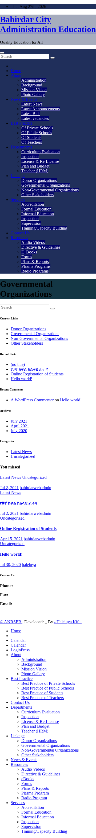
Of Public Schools (36, 132)
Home (16, 70)
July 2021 (19, 421)
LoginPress (20, 650)
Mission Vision (34, 89)
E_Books (29, 252)
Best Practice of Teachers (42, 697)
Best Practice (22, 123)
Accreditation (32, 204)
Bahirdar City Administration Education (48, 24)
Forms (26, 257)
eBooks (27, 778)
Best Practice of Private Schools (48, 683)
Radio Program (34, 798)
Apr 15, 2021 (11, 539)
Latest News (31, 104)
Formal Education (36, 209)
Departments (21, 147)
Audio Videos (33, 242)
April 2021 (20, 426)
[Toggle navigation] (2, 53)
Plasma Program (35, 793)
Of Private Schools (37, 128)
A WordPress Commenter (32, 400)
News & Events (24, 99)
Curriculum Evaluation (40, 152)
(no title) (18, 364)
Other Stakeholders (37, 194)
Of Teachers (31, 142)
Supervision (31, 223)
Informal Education (37, 214)
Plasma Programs (35, 266)
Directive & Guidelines (40, 247)
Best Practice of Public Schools (47, 688)
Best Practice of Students (42, 693)
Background (31, 85)
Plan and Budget (35, 166)
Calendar (18, 640)
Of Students (31, 137)
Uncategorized (23, 456)
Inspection (30, 156)
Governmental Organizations (45, 185)
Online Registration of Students (37, 374)
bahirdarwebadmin (35, 487)
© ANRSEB (11, 622)
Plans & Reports (35, 261)
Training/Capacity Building (44, 228)
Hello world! (21, 378)
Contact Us (20, 233)
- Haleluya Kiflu (68, 622)
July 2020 (19, 430)
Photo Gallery (33, 94)
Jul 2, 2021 (9, 487)
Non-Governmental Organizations (50, 190)
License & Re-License (40, 161)
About (16, 75)
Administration (33, 80)
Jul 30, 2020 (10, 564)
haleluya (29, 564)
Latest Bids (30, 113)
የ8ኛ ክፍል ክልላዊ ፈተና (29, 369)
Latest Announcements (40, 109)
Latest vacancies (35, 118)
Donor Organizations (39, 180)
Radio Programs (35, 271)
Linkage (18, 175)
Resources (19, 237)
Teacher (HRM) (34, 171)
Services (18, 199)
